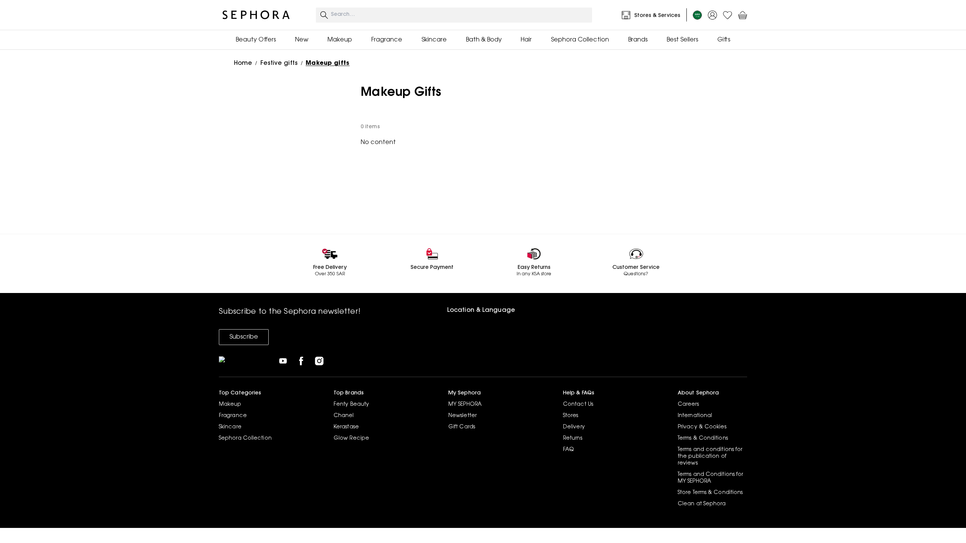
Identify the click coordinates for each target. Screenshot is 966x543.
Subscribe (243, 337)
